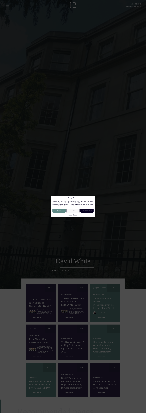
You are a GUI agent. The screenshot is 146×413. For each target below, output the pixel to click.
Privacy (75, 215)
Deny (73, 210)
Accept (59, 210)
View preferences (87, 210)
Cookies (70, 215)
